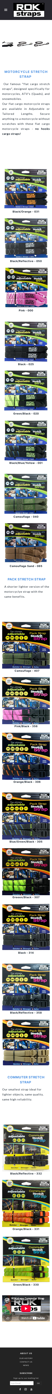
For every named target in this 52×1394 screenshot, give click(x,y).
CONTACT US (26, 1362)
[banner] (28, 10)
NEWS (26, 1365)
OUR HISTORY (26, 1358)
